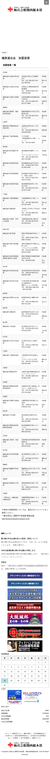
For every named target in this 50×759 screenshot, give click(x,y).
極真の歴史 (27, 733)
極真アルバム (36, 738)
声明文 (3, 562)
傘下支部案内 (25, 738)
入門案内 (15, 738)
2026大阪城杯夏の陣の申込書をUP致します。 (19, 550)
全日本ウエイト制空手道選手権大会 (16, 736)
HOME (4, 53)
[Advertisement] (25, 32)
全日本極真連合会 (39, 733)
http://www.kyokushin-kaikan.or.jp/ (16, 519)
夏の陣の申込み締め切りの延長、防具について (19, 539)
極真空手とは (16, 733)
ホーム (7, 733)
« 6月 (3, 689)
